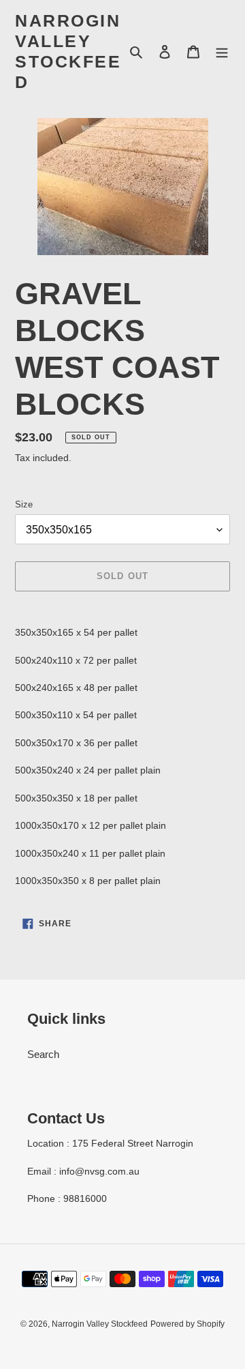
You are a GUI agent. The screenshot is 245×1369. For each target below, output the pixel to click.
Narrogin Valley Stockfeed (68, 51)
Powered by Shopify (187, 1324)
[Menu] (222, 51)
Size (24, 504)
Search (43, 1054)
